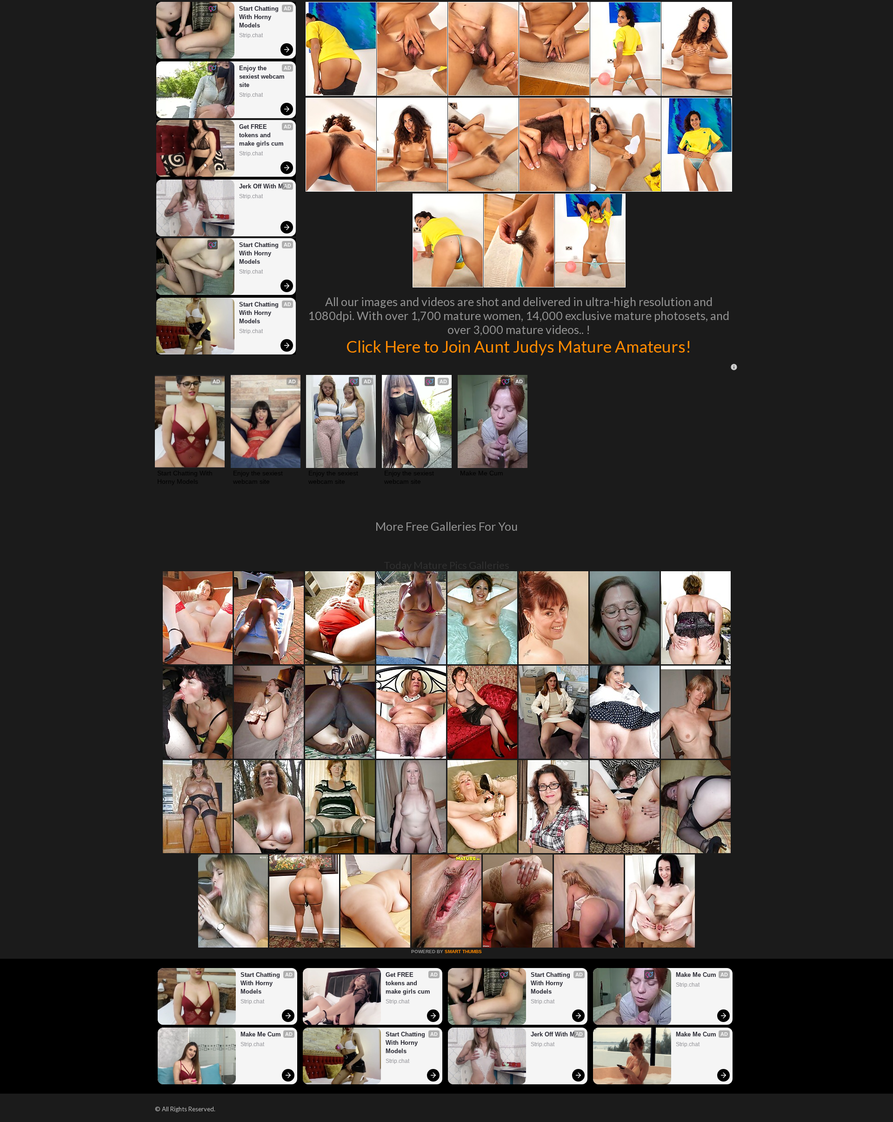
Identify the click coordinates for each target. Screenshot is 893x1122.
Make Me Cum (481, 473)
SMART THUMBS (463, 951)
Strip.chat (251, 35)
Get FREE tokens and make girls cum (261, 135)
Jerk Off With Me (263, 186)
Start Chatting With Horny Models (259, 17)
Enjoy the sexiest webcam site (263, 76)
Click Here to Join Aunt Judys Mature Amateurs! (518, 346)
